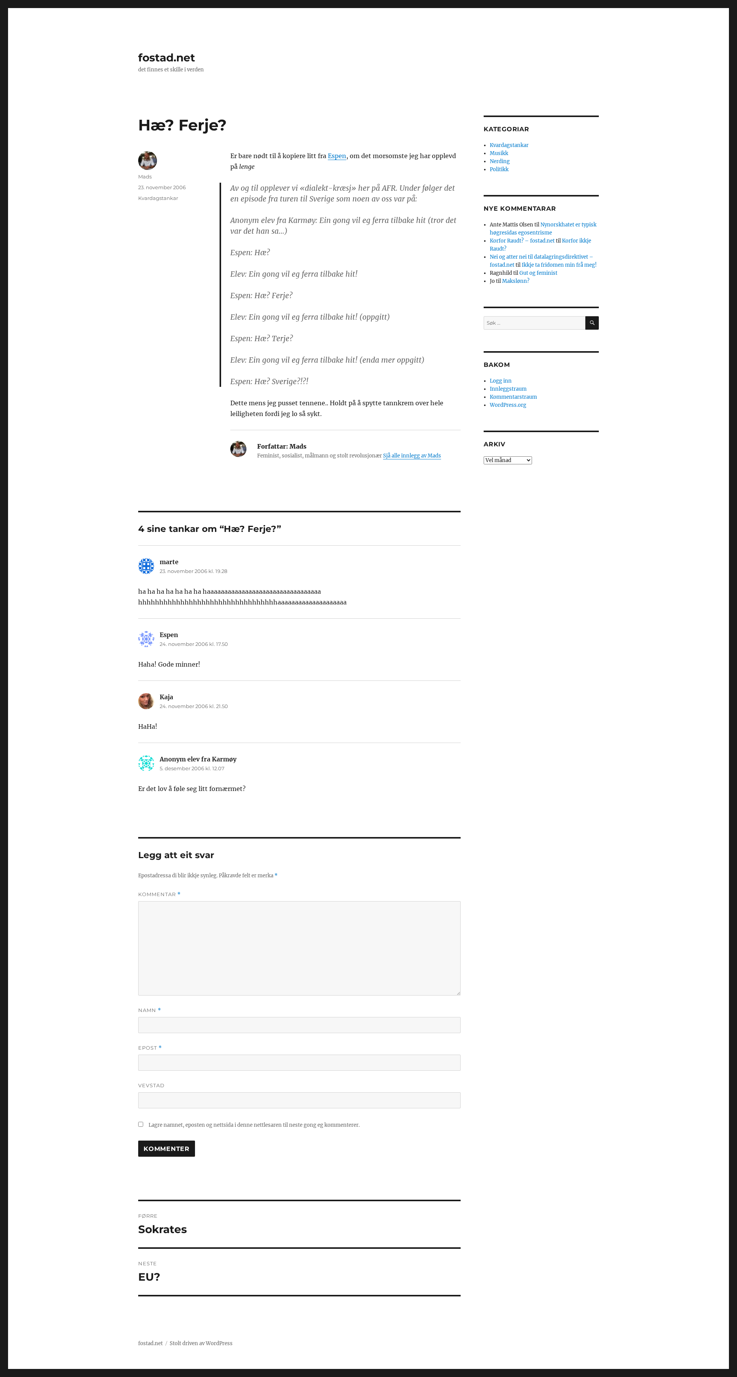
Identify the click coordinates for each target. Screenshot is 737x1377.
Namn (149, 1010)
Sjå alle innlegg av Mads (412, 455)
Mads (145, 176)
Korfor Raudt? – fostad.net (522, 241)
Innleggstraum (508, 389)
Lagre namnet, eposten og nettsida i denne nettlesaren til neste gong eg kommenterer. (254, 1125)
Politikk (499, 169)
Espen (337, 156)
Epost (150, 1048)
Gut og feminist (538, 273)
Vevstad (151, 1085)
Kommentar (159, 894)
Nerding (500, 161)
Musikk (499, 153)
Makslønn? (515, 281)
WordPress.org (508, 405)
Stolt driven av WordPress (201, 1343)
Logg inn (501, 381)
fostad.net (166, 57)
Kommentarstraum (513, 397)
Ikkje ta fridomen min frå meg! (559, 265)
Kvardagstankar (158, 198)
